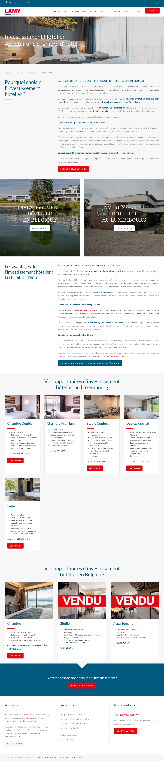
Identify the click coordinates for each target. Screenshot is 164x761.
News (139, 12)
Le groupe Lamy (66, 739)
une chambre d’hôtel (113, 283)
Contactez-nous (125, 731)
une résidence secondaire (84, 310)
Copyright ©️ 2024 (74, 757)
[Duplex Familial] (141, 407)
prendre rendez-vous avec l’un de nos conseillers (107, 356)
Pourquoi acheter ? (60, 12)
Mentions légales (35, 757)
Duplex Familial (137, 423)
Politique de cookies (54, 757)
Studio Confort (98, 423)
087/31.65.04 (22, 2)
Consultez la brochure (73, 169)
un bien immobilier (124, 128)
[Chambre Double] (22, 407)
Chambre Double (20, 423)
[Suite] (22, 490)
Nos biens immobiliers (68, 735)
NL (154, 3)
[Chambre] (29, 600)
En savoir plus (40, 228)
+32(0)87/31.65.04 (128, 714)
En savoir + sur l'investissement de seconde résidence (89, 363)
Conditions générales (15, 757)
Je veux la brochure (82, 685)
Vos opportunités (80, 12)
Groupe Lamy (128, 12)
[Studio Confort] (102, 407)
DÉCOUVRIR (15, 460)
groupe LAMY (30, 714)
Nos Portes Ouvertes (110, 12)
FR (157, 3)
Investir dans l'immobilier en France (74, 723)
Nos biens (94, 12)
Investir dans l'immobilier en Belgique (75, 719)
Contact (152, 10)
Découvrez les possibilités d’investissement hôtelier (80, 117)
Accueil (8, 73)
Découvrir (15, 656)
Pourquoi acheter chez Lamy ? (72, 714)
